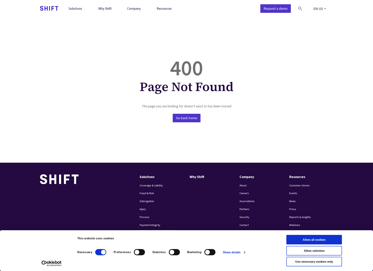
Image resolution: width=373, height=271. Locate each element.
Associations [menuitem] (247, 201)
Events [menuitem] (293, 193)
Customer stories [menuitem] (299, 186)
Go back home (186, 118)
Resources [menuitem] (164, 8)
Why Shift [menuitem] (105, 8)
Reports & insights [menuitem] (300, 217)
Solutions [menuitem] (75, 8)
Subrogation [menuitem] (147, 201)
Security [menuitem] (244, 217)
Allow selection (314, 250)
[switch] (136, 251)
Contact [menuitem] (244, 225)
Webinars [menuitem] (294, 225)
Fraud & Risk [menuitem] (147, 193)
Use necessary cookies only (314, 261)
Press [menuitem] (292, 209)
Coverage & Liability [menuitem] (151, 186)
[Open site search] (300, 8)
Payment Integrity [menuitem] (150, 225)
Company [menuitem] (134, 8)
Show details (232, 252)
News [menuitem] (292, 201)
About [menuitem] (243, 186)
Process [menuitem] (144, 217)
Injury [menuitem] (143, 209)
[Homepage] (49, 8)
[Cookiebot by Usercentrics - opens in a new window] (52, 263)
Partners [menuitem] (244, 209)
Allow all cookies (314, 239)
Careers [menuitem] (244, 193)
